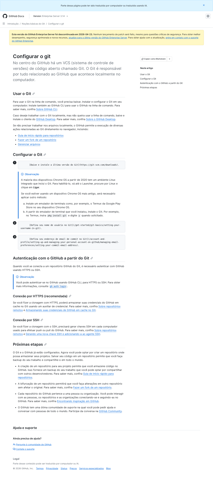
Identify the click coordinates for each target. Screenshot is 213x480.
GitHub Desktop (45, 119)
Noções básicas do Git (33, 23)
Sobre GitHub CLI (46, 109)
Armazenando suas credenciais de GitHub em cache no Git (61, 310)
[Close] (204, 5)
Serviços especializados (91, 468)
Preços (73, 468)
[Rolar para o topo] (206, 473)
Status (64, 468)
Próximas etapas (28, 344)
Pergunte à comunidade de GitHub (33, 444)
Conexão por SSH (26, 320)
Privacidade (52, 468)
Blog (108, 468)
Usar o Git (22, 93)
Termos (40, 468)
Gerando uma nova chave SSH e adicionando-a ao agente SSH (63, 334)
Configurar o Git (27, 154)
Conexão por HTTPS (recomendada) (40, 296)
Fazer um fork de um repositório (37, 139)
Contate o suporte (25, 449)
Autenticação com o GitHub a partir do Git (51, 258)
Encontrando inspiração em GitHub (78, 401)
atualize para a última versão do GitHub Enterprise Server (98, 37)
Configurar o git (56, 23)
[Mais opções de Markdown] (169, 58)
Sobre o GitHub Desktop (100, 119)
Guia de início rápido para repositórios (40, 135)
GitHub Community (110, 411)
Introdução (13, 23)
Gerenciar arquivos (29, 144)
